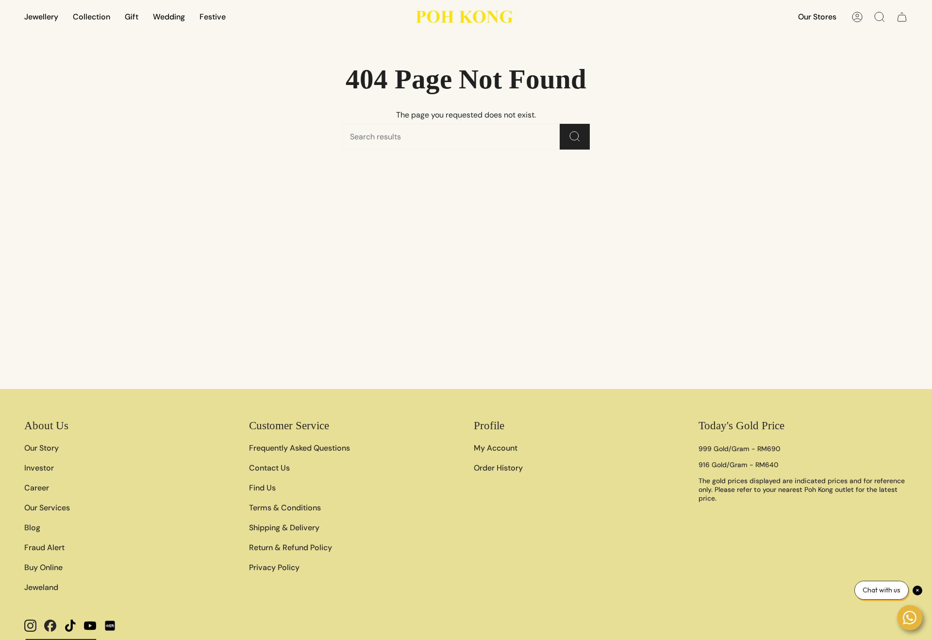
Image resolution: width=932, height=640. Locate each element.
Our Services (47, 508)
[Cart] (902, 17)
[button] (41, 17)
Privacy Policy (274, 567)
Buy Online (43, 567)
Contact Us (269, 468)
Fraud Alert (44, 547)
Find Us (262, 488)
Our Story (41, 448)
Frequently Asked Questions (299, 448)
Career (36, 488)
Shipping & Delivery (284, 527)
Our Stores (817, 17)
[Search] (575, 137)
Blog (32, 527)
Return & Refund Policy (290, 547)
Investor (39, 468)
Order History (498, 468)
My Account (495, 448)
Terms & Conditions (285, 508)
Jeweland (41, 587)
